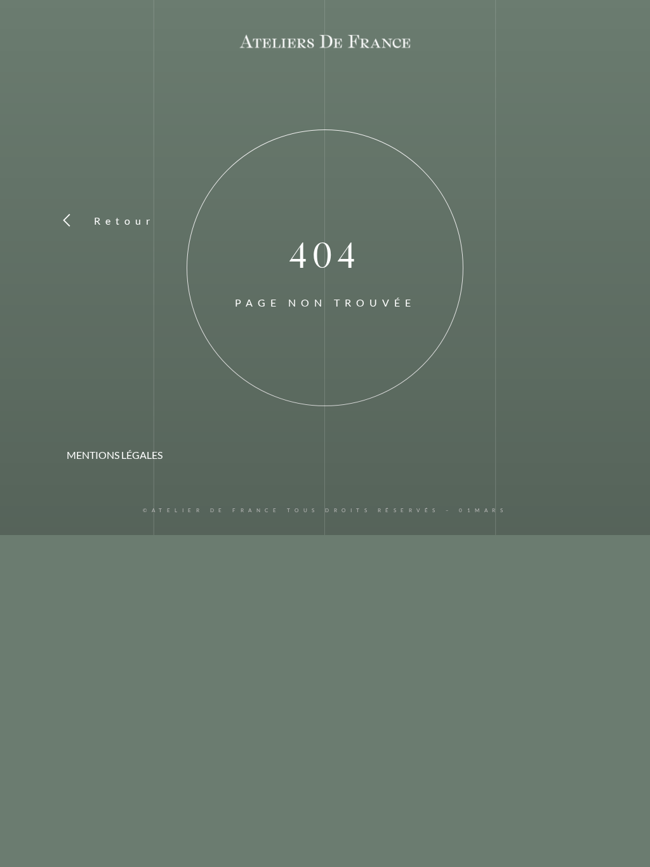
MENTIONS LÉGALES (114, 455)
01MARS (483, 510)
